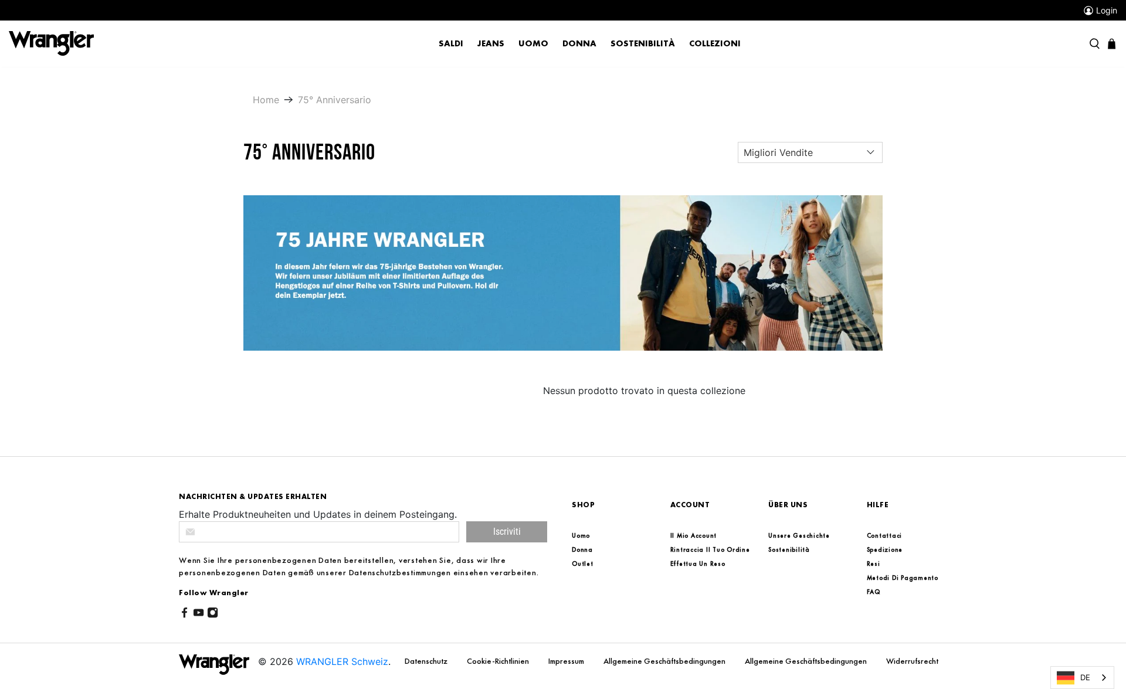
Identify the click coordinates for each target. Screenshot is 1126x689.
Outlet (582, 563)
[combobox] (1082, 677)
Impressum (567, 661)
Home (266, 99)
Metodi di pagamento (902, 577)
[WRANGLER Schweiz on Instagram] (212, 614)
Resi (873, 563)
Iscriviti (507, 531)
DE (1085, 677)
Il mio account (693, 535)
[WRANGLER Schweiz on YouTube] (198, 614)
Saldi (451, 43)
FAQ (873, 592)
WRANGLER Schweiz (342, 661)
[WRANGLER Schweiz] (51, 43)
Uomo (533, 43)
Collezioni (715, 43)
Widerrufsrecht (912, 661)
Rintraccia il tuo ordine (710, 549)
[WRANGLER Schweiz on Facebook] (184, 614)
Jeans (490, 43)
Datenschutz (427, 661)
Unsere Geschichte (799, 535)
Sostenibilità (643, 43)
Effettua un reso (697, 563)
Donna (579, 43)
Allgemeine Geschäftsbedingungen (665, 661)
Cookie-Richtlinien (499, 661)
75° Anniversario (334, 99)
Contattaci (885, 535)
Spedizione (885, 549)
